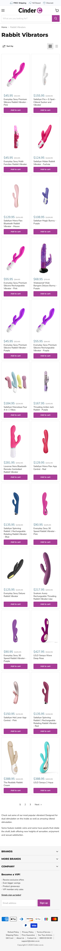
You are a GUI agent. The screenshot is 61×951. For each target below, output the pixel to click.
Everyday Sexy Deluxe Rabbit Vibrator (14, 595)
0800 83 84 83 (45, 938)
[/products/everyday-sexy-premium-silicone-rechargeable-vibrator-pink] (15, 258)
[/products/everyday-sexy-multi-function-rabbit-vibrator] (15, 137)
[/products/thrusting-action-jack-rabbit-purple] (45, 382)
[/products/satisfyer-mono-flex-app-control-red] (45, 441)
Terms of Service (43, 932)
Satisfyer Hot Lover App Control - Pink (15, 719)
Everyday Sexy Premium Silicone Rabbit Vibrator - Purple (15, 348)
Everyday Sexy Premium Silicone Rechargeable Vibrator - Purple (45, 348)
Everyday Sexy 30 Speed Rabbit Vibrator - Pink (44, 531)
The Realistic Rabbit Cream (13, 784)
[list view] (56, 46)
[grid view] (50, 46)
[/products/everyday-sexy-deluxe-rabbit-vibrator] (15, 568)
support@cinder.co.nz (30, 941)
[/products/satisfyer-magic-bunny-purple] (45, 196)
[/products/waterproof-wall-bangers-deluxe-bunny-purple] (45, 258)
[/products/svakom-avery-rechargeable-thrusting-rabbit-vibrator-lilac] (45, 568)
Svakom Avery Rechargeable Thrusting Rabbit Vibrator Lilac (44, 596)
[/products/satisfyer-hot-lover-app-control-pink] (15, 693)
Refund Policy (13, 932)
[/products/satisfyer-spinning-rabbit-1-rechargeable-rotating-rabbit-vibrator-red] (45, 693)
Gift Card (9, 938)
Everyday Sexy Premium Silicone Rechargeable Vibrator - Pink (15, 285)
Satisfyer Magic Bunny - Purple (44, 222)
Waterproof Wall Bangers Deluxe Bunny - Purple (45, 285)
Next (37, 804)
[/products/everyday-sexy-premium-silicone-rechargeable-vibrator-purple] (45, 320)
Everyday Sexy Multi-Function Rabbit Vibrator (15, 163)
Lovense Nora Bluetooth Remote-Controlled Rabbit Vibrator (15, 469)
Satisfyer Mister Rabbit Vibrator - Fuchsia (44, 163)
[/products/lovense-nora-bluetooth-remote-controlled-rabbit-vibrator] (15, 441)
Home (4, 27)
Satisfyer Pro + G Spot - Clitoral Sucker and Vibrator (44, 102)
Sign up (44, 903)
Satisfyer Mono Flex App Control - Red (45, 468)
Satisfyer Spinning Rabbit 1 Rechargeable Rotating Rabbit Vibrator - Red (44, 721)
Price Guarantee (28, 935)
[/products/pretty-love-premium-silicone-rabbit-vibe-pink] (15, 74)
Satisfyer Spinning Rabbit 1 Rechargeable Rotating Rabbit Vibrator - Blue (15, 532)
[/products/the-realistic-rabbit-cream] (15, 758)
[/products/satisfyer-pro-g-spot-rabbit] (45, 74)
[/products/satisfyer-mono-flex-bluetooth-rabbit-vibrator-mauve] (15, 196)
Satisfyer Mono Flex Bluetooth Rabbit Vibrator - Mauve (13, 223)
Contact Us (31, 938)
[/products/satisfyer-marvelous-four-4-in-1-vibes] (15, 382)
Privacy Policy (28, 932)
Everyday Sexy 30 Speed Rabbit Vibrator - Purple (15, 658)
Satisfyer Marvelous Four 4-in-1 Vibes (15, 408)
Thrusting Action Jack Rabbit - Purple (43, 408)
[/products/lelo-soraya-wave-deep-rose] (45, 631)
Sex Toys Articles (45, 935)
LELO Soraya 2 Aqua (43, 782)
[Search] (56, 18)
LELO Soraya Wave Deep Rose (42, 657)
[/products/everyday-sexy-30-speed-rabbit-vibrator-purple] (15, 631)
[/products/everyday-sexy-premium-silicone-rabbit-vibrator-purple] (15, 320)
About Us (20, 938)
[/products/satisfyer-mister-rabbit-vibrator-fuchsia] (45, 137)
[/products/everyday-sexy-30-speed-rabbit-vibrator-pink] (45, 503)
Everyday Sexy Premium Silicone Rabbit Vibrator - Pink (15, 102)
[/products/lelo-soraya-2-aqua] (45, 758)
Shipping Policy (12, 935)
